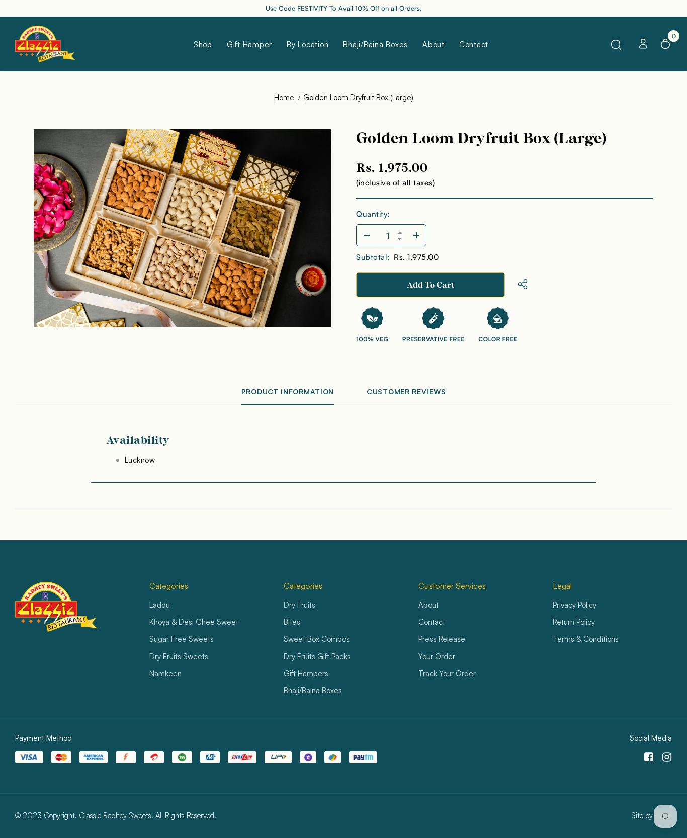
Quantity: (373, 214)
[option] (182, 228)
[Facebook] (647, 757)
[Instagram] (665, 757)
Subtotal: (373, 257)
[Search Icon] (616, 44)
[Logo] (50, 44)
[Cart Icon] (665, 44)
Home (284, 97)
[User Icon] (643, 43)
